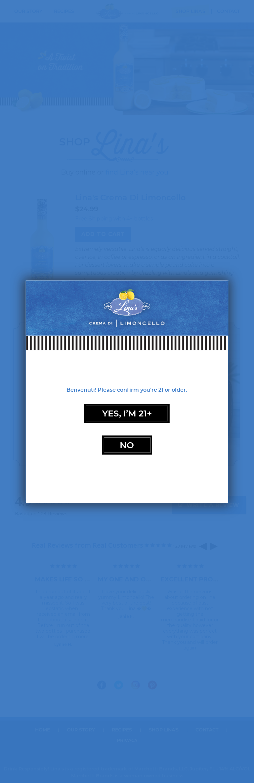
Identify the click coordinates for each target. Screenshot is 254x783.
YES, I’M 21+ (127, 413)
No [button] (127, 445)
